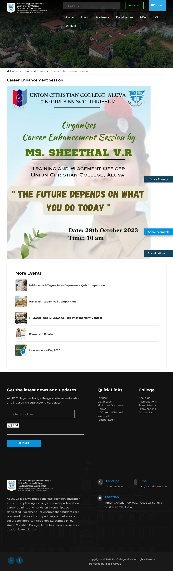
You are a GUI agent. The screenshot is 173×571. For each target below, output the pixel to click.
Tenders (102, 397)
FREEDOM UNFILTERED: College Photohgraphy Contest (65, 317)
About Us (144, 397)
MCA (155, 17)
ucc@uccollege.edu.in (153, 486)
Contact (71, 26)
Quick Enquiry (159, 179)
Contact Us (145, 412)
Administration (148, 405)
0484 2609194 (115, 486)
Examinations (124, 17)
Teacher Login (106, 419)
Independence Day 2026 (44, 350)
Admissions (134, 5)
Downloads (104, 401)
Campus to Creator (41, 334)
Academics (102, 17)
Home (70, 17)
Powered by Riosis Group (105, 563)
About (84, 17)
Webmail (103, 416)
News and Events (34, 71)
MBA (143, 17)
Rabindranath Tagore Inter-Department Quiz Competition (67, 285)
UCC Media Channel (110, 412)
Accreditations (148, 401)
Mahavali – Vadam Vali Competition (52, 301)
